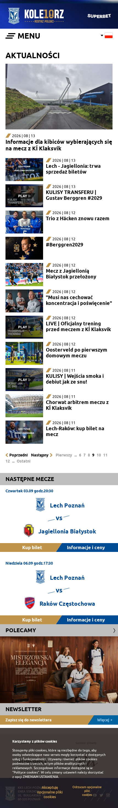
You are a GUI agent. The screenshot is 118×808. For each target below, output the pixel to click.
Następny (40, 455)
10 (99, 455)
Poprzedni (18, 455)
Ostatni (23, 461)
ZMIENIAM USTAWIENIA (40, 777)
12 (7, 461)
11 (105, 455)
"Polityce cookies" (25, 772)
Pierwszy (64, 455)
